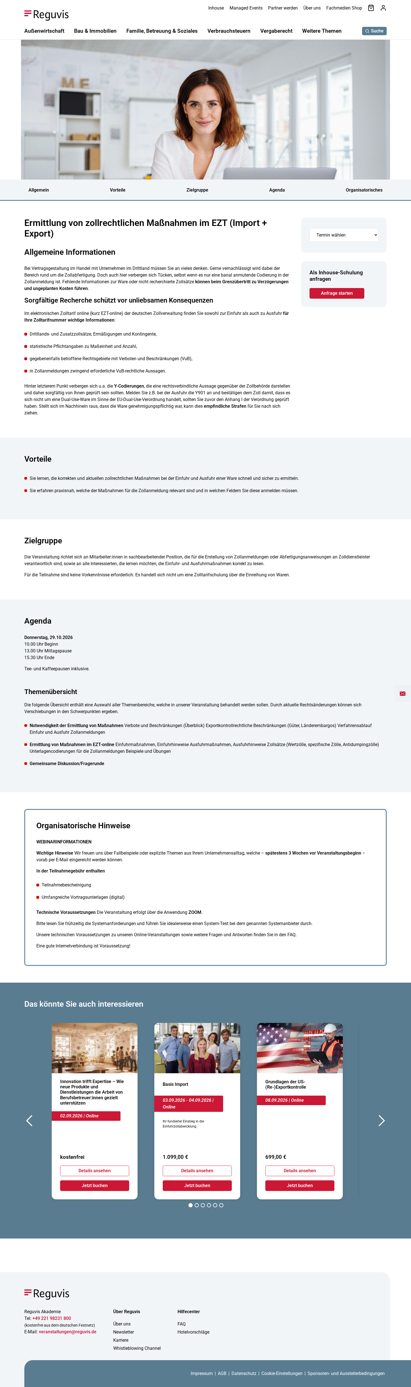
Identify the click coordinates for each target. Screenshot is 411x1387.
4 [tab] (209, 1205)
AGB (222, 1373)
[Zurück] (30, 1122)
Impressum (202, 1373)
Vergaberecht (276, 31)
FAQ (182, 1324)
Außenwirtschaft (44, 31)
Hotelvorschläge (193, 1332)
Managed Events (246, 8)
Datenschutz (244, 1373)
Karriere (120, 1340)
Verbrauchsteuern (229, 31)
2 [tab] (196, 1205)
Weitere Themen (322, 31)
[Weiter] (381, 1122)
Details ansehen (95, 1170)
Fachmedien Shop (344, 8)
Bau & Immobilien (95, 31)
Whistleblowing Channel (137, 1348)
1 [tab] (190, 1205)
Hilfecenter (189, 1311)
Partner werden (283, 8)
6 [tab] (221, 1205)
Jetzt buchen (95, 1185)
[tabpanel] (95, 1111)
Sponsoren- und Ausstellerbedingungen (346, 1373)
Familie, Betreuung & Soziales (162, 31)
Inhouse (216, 8)
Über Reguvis (126, 1311)
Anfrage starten (337, 293)
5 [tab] (215, 1205)
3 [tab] (203, 1205)
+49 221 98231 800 (51, 1318)
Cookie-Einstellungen (282, 1373)
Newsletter (123, 1332)
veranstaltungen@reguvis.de (67, 1331)
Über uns (312, 8)
